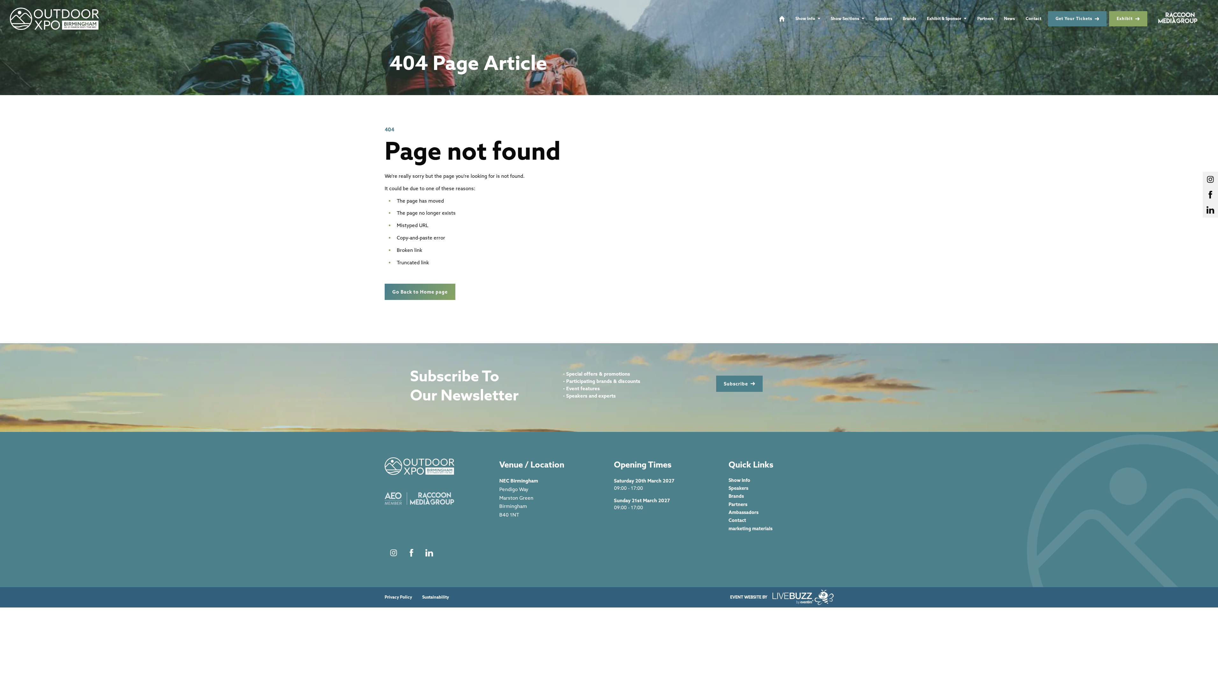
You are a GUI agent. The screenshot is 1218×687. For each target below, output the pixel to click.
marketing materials (751, 528)
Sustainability (435, 597)
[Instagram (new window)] (393, 552)
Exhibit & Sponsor (944, 18)
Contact (1033, 18)
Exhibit (1125, 18)
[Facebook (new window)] (411, 552)
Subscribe (736, 384)
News (1009, 18)
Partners (985, 18)
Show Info (805, 18)
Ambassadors (744, 512)
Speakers (883, 18)
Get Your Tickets (1074, 18)
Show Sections (845, 18)
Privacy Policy (398, 597)
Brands (909, 18)
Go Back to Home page (420, 292)
